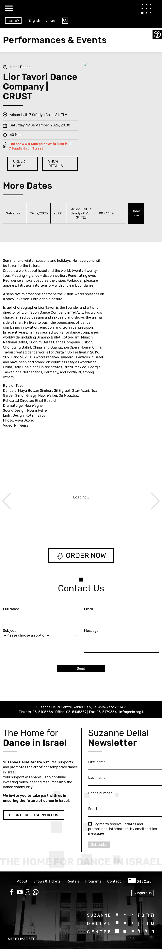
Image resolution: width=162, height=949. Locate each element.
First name (96, 762)
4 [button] (81, 526)
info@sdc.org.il (131, 712)
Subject (9, 630)
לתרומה (13, 20)
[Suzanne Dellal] (146, 9)
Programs (93, 881)
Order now (136, 213)
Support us (143, 893)
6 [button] (89, 526)
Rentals (73, 881)
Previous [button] (148, 502)
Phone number (100, 793)
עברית (50, 20)
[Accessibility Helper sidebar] (157, 34)
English (34, 20)
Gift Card (144, 881)
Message (91, 630)
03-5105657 (76, 712)
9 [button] (102, 526)
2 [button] (72, 526)
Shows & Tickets (46, 881)
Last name (96, 777)
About (22, 881)
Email (88, 609)
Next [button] (12, 500)
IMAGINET (27, 939)
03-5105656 (42, 712)
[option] (81, 499)
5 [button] (85, 526)
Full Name (11, 609)
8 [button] (98, 526)
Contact (114, 881)
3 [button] (76, 526)
